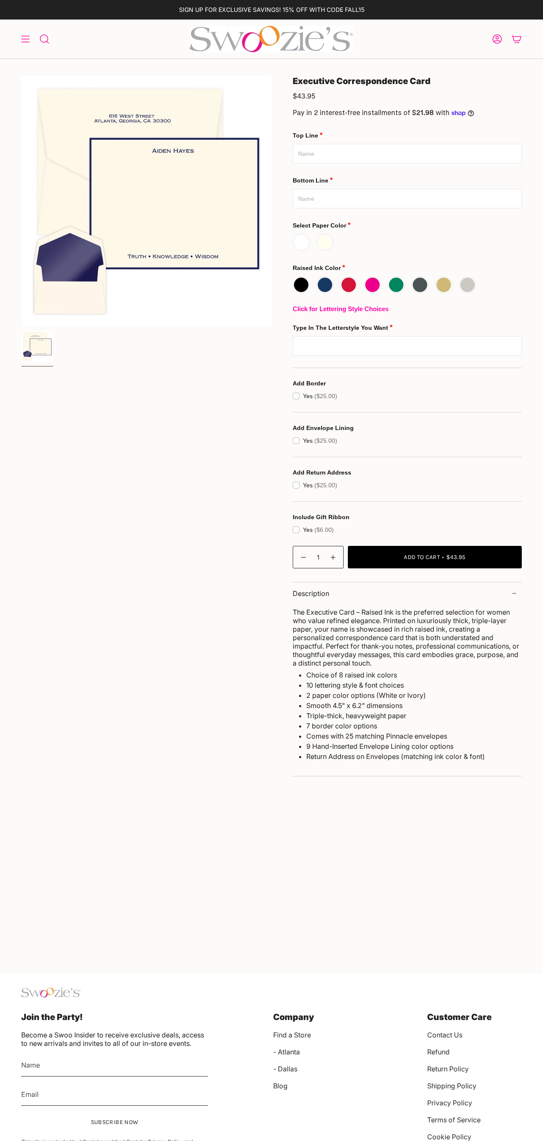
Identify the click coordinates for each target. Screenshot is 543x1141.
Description (311, 593)
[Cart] (516, 39)
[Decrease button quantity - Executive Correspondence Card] (303, 557)
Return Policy (448, 1069)
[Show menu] (25, 39)
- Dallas (285, 1069)
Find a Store (292, 1035)
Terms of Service (454, 1120)
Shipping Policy (451, 1086)
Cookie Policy (449, 1137)
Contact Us (444, 1035)
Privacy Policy (449, 1103)
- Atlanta (286, 1052)
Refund (438, 1052)
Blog (280, 1086)
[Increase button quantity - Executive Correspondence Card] (333, 557)
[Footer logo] (51, 993)
